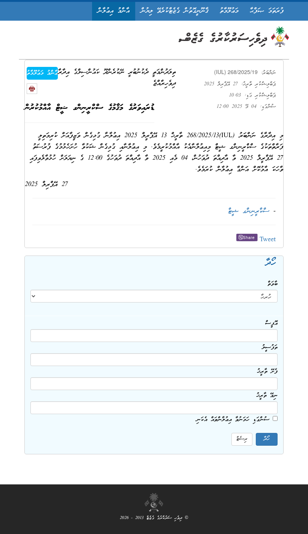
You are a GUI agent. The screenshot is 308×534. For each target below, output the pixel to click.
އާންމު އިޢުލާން (114, 11)
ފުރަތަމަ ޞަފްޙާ (267, 11)
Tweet (268, 240)
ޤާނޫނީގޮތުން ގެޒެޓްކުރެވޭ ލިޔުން (174, 11)
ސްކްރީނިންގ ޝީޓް (248, 211)
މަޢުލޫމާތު (229, 11)
